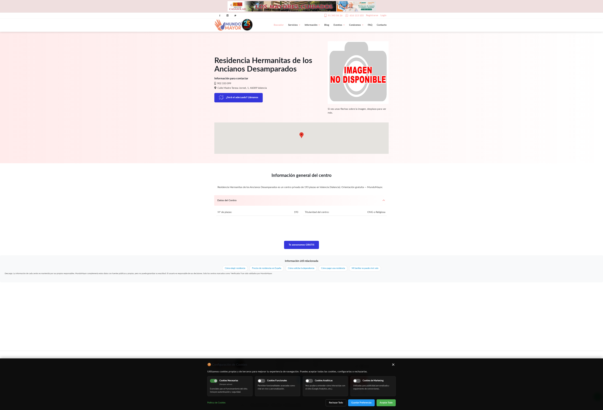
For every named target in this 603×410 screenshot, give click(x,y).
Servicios (293, 25)
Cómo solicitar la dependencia (301, 268)
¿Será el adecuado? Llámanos (242, 97)
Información (311, 25)
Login (383, 15)
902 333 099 (224, 83)
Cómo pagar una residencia (333, 268)
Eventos (338, 25)
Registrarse (372, 15)
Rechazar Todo (336, 403)
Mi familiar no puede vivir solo (365, 268)
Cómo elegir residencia (235, 268)
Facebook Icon (219, 15)
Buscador (279, 25)
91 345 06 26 (335, 15)
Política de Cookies (216, 403)
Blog (326, 25)
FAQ (370, 25)
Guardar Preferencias (361, 403)
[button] (301, 135)
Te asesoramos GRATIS (301, 244)
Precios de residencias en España (266, 268)
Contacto (382, 25)
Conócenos (355, 25)
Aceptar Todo (386, 403)
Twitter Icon (235, 15)
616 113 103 (357, 15)
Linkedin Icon (227, 15)
